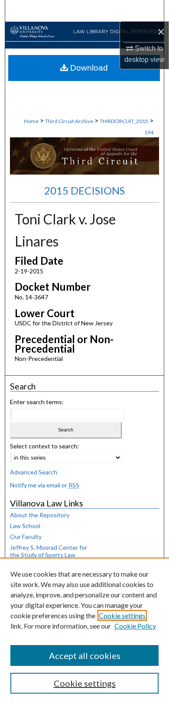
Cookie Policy (135, 626)
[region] (84, 631)
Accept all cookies (84, 655)
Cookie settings (122, 615)
